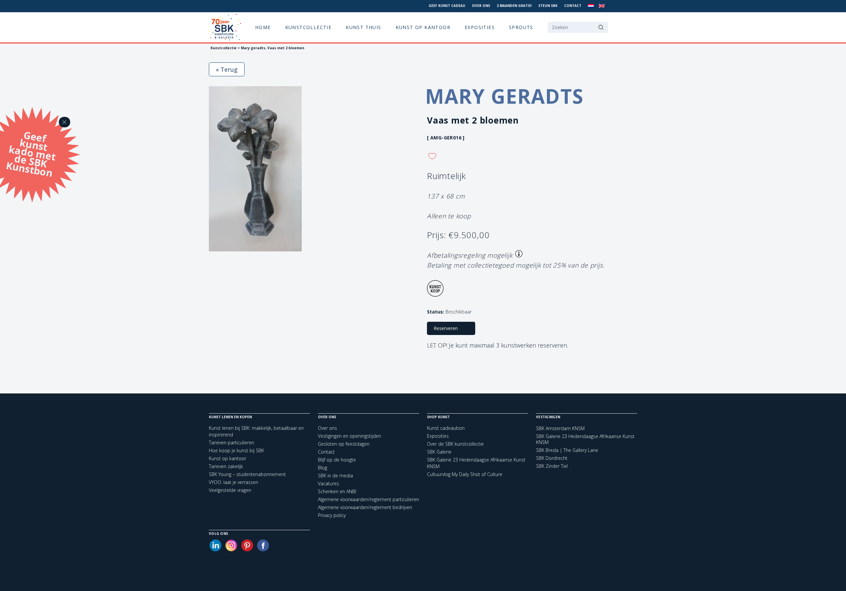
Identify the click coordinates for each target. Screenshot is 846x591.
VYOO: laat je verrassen (233, 482)
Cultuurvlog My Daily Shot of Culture (464, 474)
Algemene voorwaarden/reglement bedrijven (365, 507)
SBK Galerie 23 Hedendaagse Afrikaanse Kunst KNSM (585, 439)
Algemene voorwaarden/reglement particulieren (368, 499)
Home (263, 27)
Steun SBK (548, 5)
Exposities (480, 27)
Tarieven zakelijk (226, 466)
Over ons (481, 5)
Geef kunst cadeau (447, 5)
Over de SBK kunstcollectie (455, 444)
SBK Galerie (439, 452)
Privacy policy (332, 515)
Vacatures (328, 483)
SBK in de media (335, 475)
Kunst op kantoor (423, 27)
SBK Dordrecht (551, 458)
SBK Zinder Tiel (552, 466)
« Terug (227, 69)
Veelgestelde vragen (230, 490)
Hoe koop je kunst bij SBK (236, 450)
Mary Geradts (504, 96)
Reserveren (446, 328)
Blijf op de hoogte (337, 460)
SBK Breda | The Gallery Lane (567, 450)
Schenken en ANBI (337, 491)
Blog (322, 467)
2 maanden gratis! (514, 5)
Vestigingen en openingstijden (349, 436)
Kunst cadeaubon (446, 428)
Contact (572, 5)
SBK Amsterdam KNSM (560, 428)
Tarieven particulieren (231, 442)
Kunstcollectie (308, 27)
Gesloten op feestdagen (343, 444)
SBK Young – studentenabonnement (247, 474)
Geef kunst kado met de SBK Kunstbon (31, 152)
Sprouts (521, 27)
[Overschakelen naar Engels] (601, 6)
